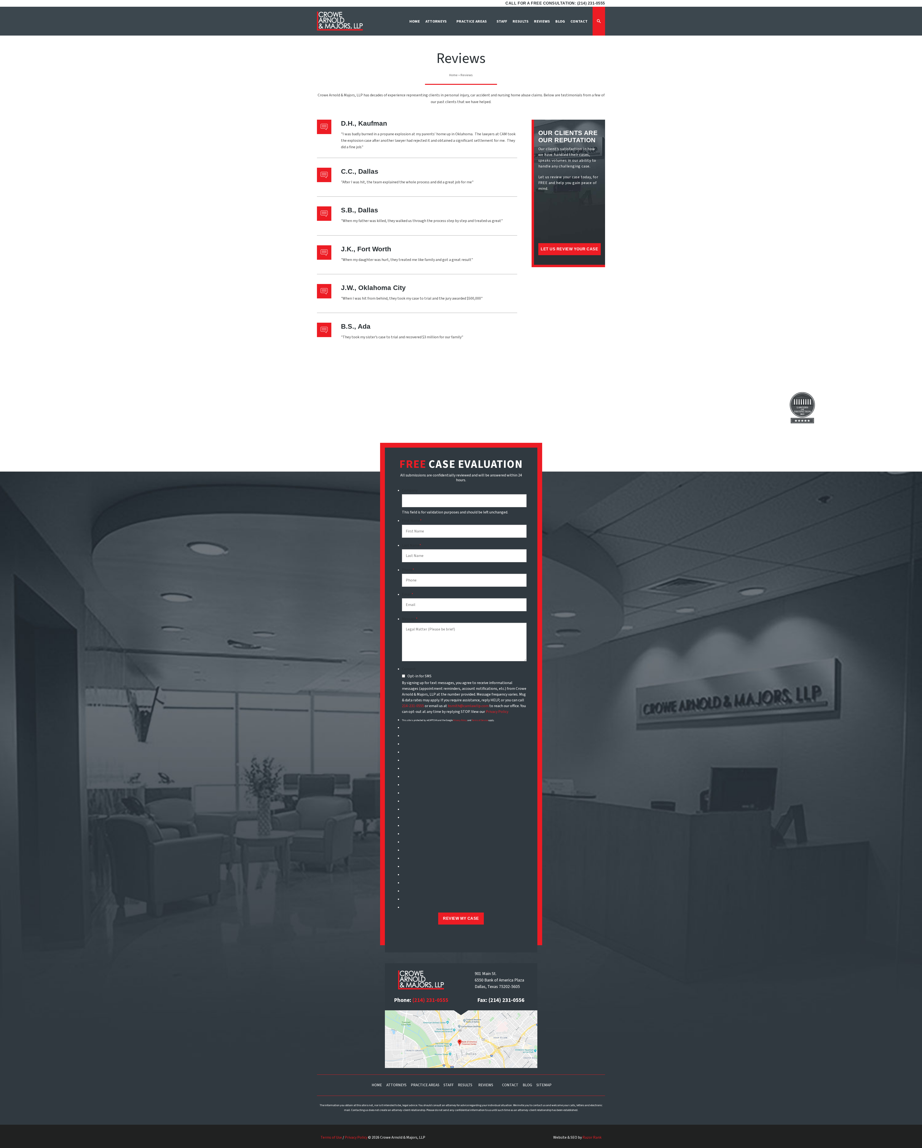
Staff (448, 1085)
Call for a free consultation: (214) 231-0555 (555, 3)
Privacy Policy (497, 711)
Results (465, 1085)
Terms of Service (480, 720)
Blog (527, 1085)
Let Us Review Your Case (569, 249)
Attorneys (396, 1085)
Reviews (485, 1085)
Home (453, 75)
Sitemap (544, 1085)
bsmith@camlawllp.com (468, 706)
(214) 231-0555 (430, 1000)
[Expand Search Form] (599, 21)
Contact (510, 1085)
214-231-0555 (413, 706)
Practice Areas (425, 1085)
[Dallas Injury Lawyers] (340, 21)
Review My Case (461, 918)
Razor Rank (591, 1137)
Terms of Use (331, 1137)
